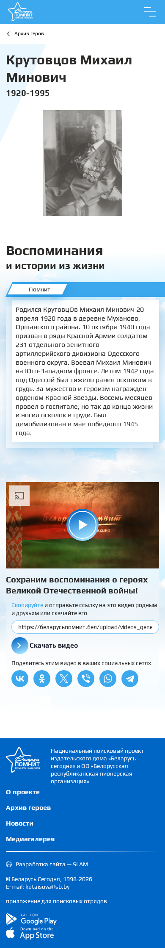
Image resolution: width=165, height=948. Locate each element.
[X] (63, 678)
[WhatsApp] (107, 678)
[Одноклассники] (41, 678)
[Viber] (85, 678)
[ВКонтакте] (19, 678)
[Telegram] (129, 678)
